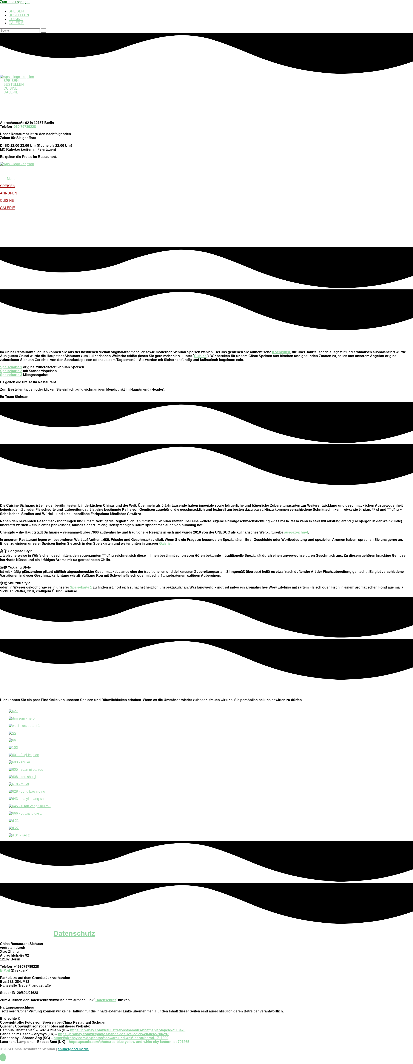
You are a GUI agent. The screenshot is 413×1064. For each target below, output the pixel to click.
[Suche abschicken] (43, 30)
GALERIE (16, 23)
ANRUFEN (8, 193)
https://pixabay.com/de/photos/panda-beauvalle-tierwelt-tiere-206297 (113, 1034)
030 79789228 (25, 126)
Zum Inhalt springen (15, 2)
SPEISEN (16, 11)
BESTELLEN (19, 15)
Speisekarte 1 (11, 367)
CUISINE (16, 19)
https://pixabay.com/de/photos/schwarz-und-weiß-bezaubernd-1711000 (111, 1038)
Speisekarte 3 (11, 375)
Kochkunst (281, 352)
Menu (11, 178)
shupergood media (73, 1049)
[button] (206, 179)
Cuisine (200, 356)
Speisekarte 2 (11, 371)
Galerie (165, 543)
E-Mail (5, 970)
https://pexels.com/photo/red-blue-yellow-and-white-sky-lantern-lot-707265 (129, 1042)
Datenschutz (74, 933)
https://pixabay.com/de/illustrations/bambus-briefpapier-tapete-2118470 (127, 1030)
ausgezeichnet (296, 532)
